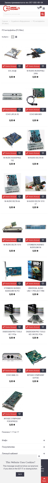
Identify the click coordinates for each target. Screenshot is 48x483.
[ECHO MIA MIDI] (35, 97)
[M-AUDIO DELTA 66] (12, 184)
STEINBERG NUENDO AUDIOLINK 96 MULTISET (35, 247)
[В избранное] (20, 66)
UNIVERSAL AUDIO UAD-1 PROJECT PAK (35, 289)
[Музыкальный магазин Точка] (11, 8)
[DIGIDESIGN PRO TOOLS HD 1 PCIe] (12, 314)
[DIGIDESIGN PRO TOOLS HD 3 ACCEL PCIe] (35, 314)
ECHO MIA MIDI (36, 114)
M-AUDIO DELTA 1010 (12, 245)
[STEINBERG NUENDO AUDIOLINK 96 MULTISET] (35, 227)
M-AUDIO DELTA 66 (12, 201)
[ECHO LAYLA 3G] (12, 97)
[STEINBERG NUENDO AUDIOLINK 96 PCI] (12, 271)
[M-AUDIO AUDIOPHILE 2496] (35, 53)
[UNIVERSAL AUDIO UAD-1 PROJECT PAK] (35, 271)
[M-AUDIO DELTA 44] (35, 140)
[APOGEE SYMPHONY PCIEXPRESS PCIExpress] (12, 401)
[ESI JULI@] (12, 53)
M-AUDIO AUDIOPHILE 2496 (36, 72)
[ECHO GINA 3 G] (12, 358)
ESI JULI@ (12, 71)
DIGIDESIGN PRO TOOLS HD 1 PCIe (12, 333)
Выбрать (5, 37)
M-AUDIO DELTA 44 (35, 158)
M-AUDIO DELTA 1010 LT (35, 202)
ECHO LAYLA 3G (12, 114)
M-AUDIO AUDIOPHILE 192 (12, 159)
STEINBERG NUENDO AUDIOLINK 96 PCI (12, 289)
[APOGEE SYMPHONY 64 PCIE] (35, 358)
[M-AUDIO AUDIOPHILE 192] (12, 140)
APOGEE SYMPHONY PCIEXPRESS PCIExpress (12, 421)
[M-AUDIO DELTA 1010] (12, 227)
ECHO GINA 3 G (12, 375)
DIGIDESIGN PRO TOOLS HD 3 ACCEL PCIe (35, 333)
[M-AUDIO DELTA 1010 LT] (35, 184)
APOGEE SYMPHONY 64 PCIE (35, 376)
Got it (20, 474)
